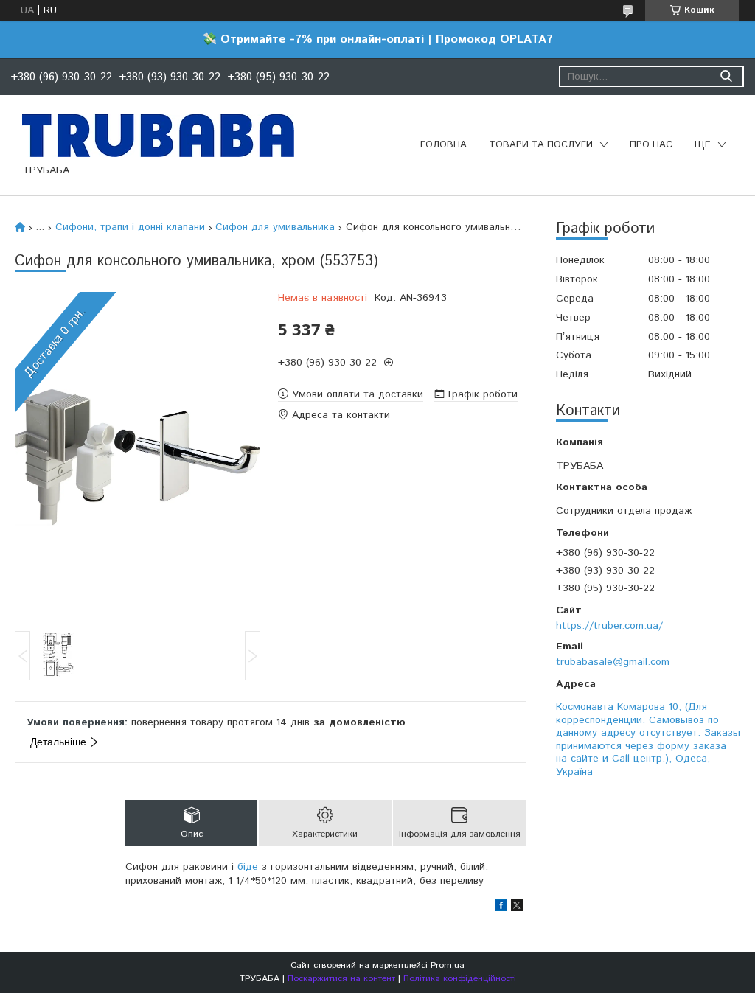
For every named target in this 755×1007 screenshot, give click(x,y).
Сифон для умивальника (275, 227)
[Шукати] (725, 76)
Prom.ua (448, 965)
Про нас (651, 145)
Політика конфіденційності (459, 978)
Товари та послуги (541, 145)
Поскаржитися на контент (341, 978)
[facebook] (501, 908)
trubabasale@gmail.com (612, 662)
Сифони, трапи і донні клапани (130, 227)
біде (247, 867)
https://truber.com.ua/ (609, 626)
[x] (517, 908)
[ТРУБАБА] (158, 135)
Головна (443, 145)
